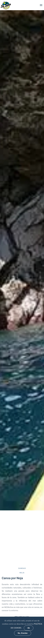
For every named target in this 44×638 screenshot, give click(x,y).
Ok (28, 628)
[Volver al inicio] (6, 5)
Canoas (22, 568)
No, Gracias (22, 633)
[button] (41, 5)
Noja (22, 573)
